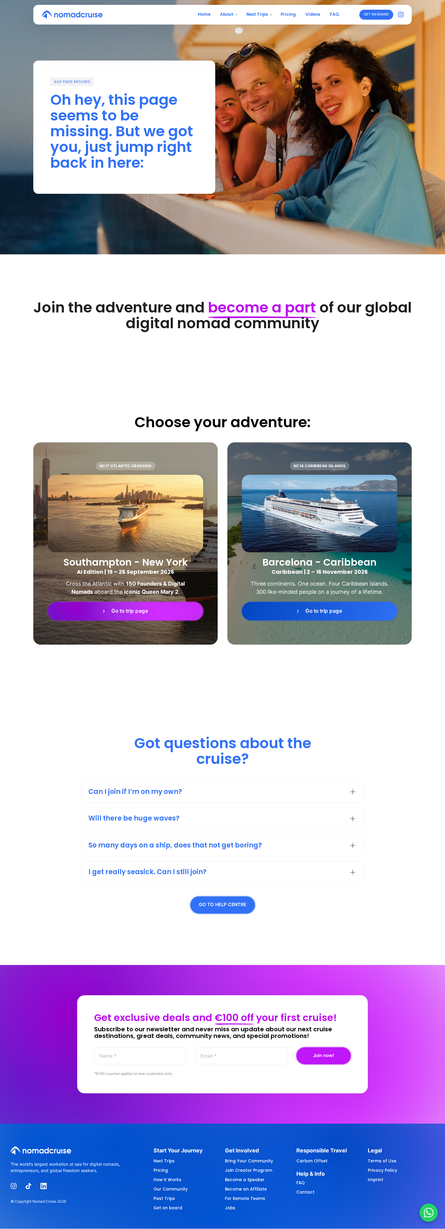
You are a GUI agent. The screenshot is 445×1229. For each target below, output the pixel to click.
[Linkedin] (46, 1186)
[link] (125, 611)
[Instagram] (402, 15)
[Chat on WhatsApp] (429, 1213)
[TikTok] (31, 1186)
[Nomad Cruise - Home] (72, 14)
